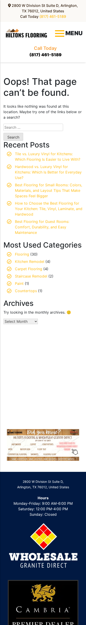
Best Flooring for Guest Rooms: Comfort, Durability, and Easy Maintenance (42, 227)
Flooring (22, 254)
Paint (19, 283)
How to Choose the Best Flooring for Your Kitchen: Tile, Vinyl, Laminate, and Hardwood (48, 208)
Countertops (26, 290)
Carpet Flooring (28, 269)
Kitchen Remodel (29, 261)
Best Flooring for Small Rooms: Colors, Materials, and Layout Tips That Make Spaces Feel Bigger (48, 190)
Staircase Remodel (31, 276)
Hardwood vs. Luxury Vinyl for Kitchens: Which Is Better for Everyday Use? (48, 172)
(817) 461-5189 (52, 16)
